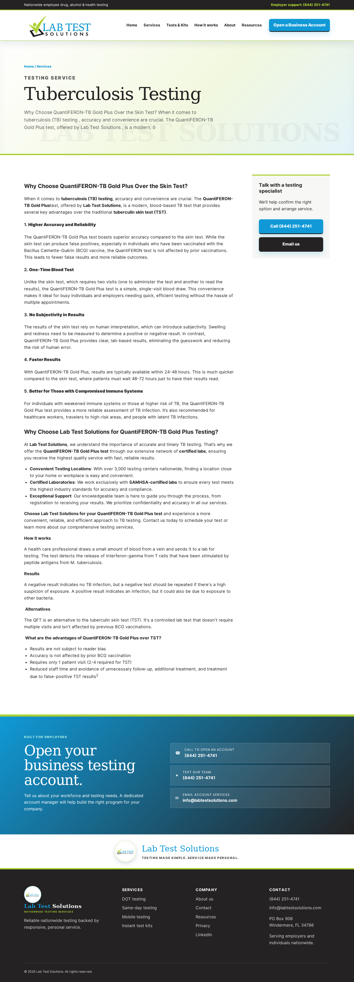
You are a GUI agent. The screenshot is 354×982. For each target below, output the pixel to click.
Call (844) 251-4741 (291, 226)
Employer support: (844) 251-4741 (300, 5)
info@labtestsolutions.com (295, 907)
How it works (206, 25)
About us (204, 898)
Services (152, 25)
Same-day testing (139, 907)
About (230, 25)
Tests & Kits (177, 25)
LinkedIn (204, 934)
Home (131, 25)
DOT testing (134, 898)
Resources (252, 25)
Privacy (203, 925)
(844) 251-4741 (284, 898)
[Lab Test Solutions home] (60, 25)
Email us (291, 244)
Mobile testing (136, 916)
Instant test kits (137, 925)
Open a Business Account (299, 24)
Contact (203, 907)
